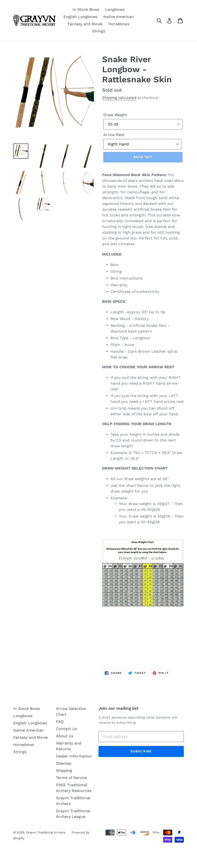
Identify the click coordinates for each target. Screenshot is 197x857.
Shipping (64, 770)
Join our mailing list (118, 708)
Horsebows (118, 24)
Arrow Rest (113, 134)
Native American (118, 16)
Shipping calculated (119, 97)
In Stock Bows (86, 9)
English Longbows (80, 16)
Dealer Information (74, 756)
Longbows (114, 9)
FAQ (60, 721)
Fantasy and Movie (85, 24)
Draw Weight (115, 115)
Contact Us (66, 728)
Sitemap (63, 763)
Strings (98, 31)
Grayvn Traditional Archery (46, 832)
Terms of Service (71, 777)
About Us (64, 736)
